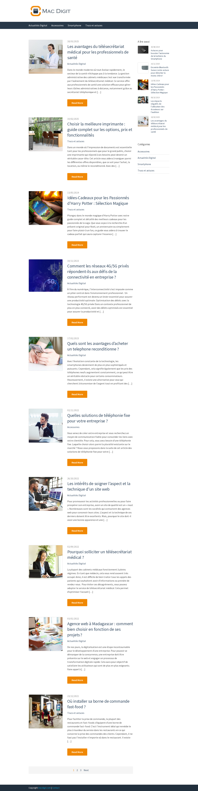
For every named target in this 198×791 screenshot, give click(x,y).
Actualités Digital (38, 25)
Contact (55, 787)
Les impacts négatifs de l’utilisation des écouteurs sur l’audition (158, 107)
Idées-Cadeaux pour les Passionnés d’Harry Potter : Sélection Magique (98, 200)
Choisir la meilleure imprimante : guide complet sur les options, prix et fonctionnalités (99, 129)
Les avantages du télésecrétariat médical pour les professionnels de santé (97, 52)
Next (86, 770)
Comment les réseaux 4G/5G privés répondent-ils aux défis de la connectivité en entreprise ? (98, 271)
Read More (77, 102)
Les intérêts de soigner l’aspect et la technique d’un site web (98, 486)
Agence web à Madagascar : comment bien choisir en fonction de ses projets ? (100, 629)
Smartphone (74, 25)
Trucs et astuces (93, 25)
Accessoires (57, 25)
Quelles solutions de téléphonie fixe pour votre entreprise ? (98, 418)
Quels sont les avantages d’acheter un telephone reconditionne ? (97, 346)
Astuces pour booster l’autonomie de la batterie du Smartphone (160, 54)
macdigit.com (44, 787)
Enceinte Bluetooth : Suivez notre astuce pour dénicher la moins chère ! (160, 71)
